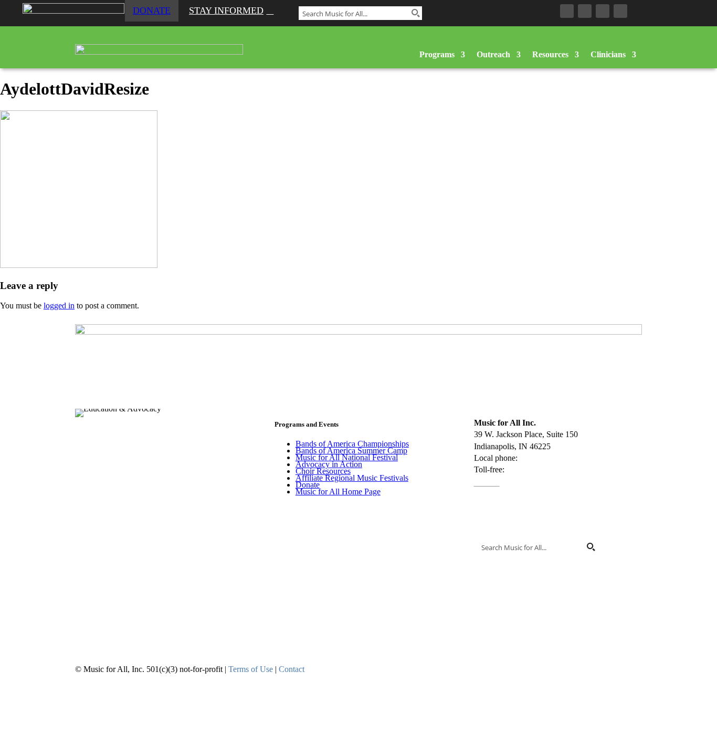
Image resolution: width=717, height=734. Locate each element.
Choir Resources (323, 471)
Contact (487, 481)
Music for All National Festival (347, 457)
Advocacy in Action (329, 464)
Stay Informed (226, 10)
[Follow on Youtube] (620, 11)
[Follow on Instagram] (585, 11)
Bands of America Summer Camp (351, 450)
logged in (59, 305)
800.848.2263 (530, 469)
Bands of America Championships (352, 443)
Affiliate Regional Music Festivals (352, 477)
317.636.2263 (543, 457)
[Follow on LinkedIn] (602, 11)
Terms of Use (250, 669)
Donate (152, 10)
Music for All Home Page (338, 491)
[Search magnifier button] (415, 13)
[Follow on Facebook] (567, 11)
